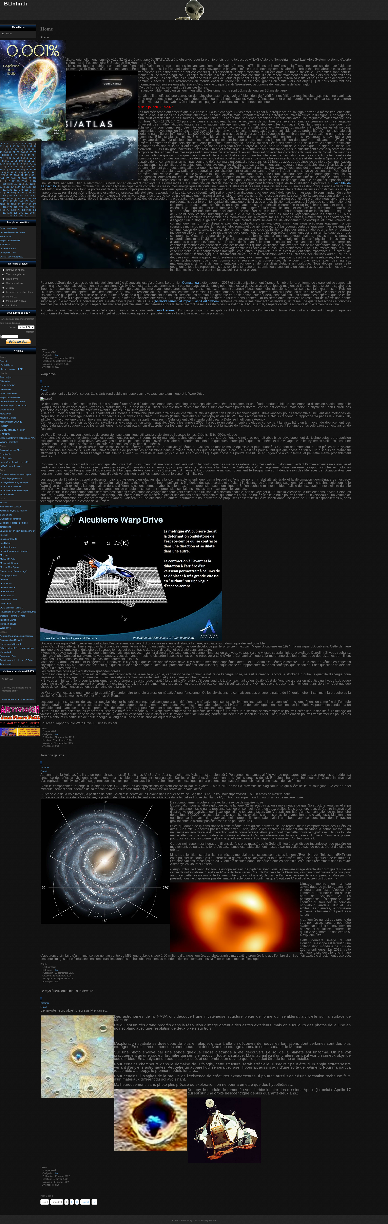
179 (18, 210)
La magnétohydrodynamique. (14, 482)
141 (23, 192)
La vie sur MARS (8, 539)
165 (13, 204)
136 (32, 190)
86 (26, 169)
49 (14, 158)
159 (15, 201)
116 (29, 181)
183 (4, 213)
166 (18, 204)
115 (24, 181)
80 (1, 169)
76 (20, 166)
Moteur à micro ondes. (11, 486)
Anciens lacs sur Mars (11, 450)
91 (12, 172)
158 (10, 201)
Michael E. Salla (7, 559)
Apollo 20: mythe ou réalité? (13, 510)
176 (2, 210)
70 (31, 163)
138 (7, 192)
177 (7, 210)
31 (9, 152)
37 (35, 152)
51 (22, 158)
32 (14, 152)
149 (32, 195)
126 (13, 187)
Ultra (56, 355)
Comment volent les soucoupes (15, 474)
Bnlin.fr (16, 4)
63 (1, 163)
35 (26, 152)
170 (4, 207)
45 (33, 155)
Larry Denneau (165, 310)
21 (3, 149)
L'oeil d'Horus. (7, 365)
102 (26, 175)
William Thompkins (9, 442)
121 (21, 184)
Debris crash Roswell (10, 644)
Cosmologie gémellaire (11, 478)
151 (7, 198)
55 (3, 161)
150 (2, 198)
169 (34, 204)
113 (13, 181)
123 (32, 184)
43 (24, 155)
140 (18, 192)
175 (32, 207)
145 (10, 195)
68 (22, 163)
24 (16, 149)
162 (32, 201)
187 (26, 213)
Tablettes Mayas (8, 620)
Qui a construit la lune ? (11, 607)
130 (34, 187)
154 (23, 198)
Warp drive (5, 628)
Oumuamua (6, 583)
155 (29, 198)
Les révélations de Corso (12, 401)
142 (29, 192)
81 (5, 169)
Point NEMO (6, 603)
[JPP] (20, 719)
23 (12, 149)
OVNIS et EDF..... (8, 591)
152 (13, 198)
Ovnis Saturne (7, 595)
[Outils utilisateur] (41, 382)
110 (34, 178)
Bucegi (3, 361)
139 (13, 192)
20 (35, 146)
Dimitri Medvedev (8, 393)
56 (7, 161)
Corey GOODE (7, 385)
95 (29, 172)
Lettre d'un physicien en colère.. (15, 462)
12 (1, 146)
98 (6, 175)
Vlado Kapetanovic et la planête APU (17, 438)
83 (14, 169)
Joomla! (196, 1220)
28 (33, 149)
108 (24, 178)
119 (10, 184)
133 (15, 190)
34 (22, 152)
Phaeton (4, 426)
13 (5, 146)
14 (9, 146)
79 (33, 166)
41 (16, 155)
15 (14, 146)
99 (11, 175)
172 (15, 207)
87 (31, 169)
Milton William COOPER (11, 422)
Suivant (85, 1202)
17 (22, 146)
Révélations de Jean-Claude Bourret (18, 611)
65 (9, 163)
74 (12, 166)
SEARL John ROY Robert (12, 430)
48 (9, 158)
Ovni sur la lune (7, 587)
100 (16, 175)
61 (29, 161)
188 (32, 213)
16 (18, 146)
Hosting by (206, 1220)
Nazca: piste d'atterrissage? (13, 571)
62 (33, 161)
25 (20, 149)
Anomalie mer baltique (10, 506)
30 (5, 152)
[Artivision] (20, 713)
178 (13, 210)
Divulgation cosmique (10, 519)
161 (26, 201)
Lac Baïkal (5, 543)
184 (10, 213)
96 (33, 172)
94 (24, 172)
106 (13, 178)
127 (18, 187)
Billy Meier (5, 381)
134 (21, 190)
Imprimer (44, 386)
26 (24, 149)
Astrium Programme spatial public (16, 636)
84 (18, 169)
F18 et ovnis (6, 458)
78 (29, 166)
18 (26, 146)
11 (33, 143)
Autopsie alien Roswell (11, 640)
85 (22, 169)
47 (5, 158)
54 (35, 158)
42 (20, 155)
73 (7, 166)
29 (1, 152)
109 (29, 178)
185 (15, 213)
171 (10, 207)
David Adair (5, 389)
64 (5, 163)
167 (23, 204)
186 (21, 213)
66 (14, 163)
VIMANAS (5, 434)
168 (29, 204)
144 (4, 195)
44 (29, 155)
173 (21, 207)
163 (2, 204)
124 (2, 187)
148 (26, 195)
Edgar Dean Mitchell (10, 397)
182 (34, 210)
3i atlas (3, 502)
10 (29, 143)
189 (10, 215)
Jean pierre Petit (8, 656)
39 (7, 155)
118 (4, 184)
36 (31, 152)
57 (12, 161)
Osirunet (4, 579)
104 (2, 178)
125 (7, 187)
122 (26, 184)
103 (32, 175)
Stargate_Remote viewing (12, 616)
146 (15, 195)
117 (34, 181)
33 (18, 152)
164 (7, 204)
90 (7, 172)
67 (18, 163)
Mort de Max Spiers (9, 567)
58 (16, 161)
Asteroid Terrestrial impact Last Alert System (187, 301)
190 (15, 215)
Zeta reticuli (5, 664)
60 (24, 161)
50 (18, 158)
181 (29, 210)
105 (7, 178)
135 (26, 190)
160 (21, 201)
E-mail (43, 390)
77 (24, 166)
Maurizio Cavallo (8, 417)
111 (3, 181)
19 (31, 146)
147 (21, 195)
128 (23, 187)
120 (15, 184)
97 (2, 175)
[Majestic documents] (20, 726)
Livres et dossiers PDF (11, 369)
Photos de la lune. (8, 599)
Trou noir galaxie (8, 624)
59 (20, 161)
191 (21, 215)
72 (3, 166)
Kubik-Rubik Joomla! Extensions (18, 699)
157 (4, 201)
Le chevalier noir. (8, 547)
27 (29, 149)
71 (35, 163)
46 (1, 158)
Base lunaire (6, 514)
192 (26, 215)
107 (18, 178)
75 (16, 166)
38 (3, 155)
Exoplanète (5, 454)
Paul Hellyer (6, 377)
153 (18, 198)
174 (26, 207)
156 (34, 198)
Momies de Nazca (9, 563)
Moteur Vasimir (7, 494)
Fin (94, 1202)
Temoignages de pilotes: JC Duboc (17, 660)
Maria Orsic (6, 413)
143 (34, 192)
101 (21, 175)
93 (20, 172)
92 (16, 172)
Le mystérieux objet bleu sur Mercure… (68, 991)
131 (4, 190)
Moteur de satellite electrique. (14, 490)
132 (10, 190)
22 (7, 149)
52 (26, 158)
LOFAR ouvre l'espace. (11, 466)
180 (23, 210)
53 (31, 158)
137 (2, 192)
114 (18, 181)
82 (9, 169)
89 (3, 172)
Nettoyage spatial (8, 575)
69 (26, 163)
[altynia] (20, 735)
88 (35, 169)
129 (29, 187)
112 (8, 181)
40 (12, 155)
